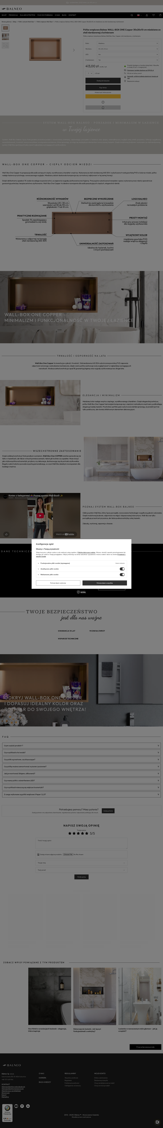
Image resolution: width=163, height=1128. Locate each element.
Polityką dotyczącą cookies (86, 552)
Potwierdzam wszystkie (105, 583)
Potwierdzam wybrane (58, 583)
